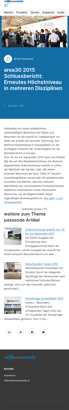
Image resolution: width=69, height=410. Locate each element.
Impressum (10, 375)
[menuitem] (8, 12)
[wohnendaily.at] (20, 358)
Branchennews (23, 58)
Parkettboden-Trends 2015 (41, 264)
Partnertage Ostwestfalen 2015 (44, 298)
